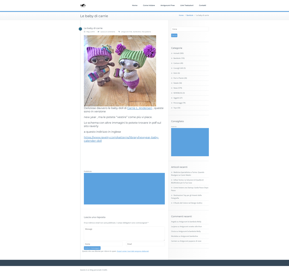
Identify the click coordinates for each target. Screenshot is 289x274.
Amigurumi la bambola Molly (190, 222)
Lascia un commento (107, 32)
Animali (176, 53)
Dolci (175, 73)
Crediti (104, 270)
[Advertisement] (124, 188)
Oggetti (176, 98)
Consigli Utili (178, 68)
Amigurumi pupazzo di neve (190, 241)
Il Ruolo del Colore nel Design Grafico (188, 203)
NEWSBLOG (178, 93)
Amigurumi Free (168, 5)
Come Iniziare (149, 5)
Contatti (202, 5)
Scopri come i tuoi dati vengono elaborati (133, 251)
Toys (175, 108)
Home (134, 5)
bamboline (137, 32)
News (176, 88)
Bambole (189, 15)
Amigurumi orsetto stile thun (191, 227)
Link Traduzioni (186, 5)
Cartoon (177, 63)
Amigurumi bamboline (189, 236)
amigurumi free (126, 32)
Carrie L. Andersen (139, 108)
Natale (176, 83)
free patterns (146, 32)
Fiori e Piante (179, 78)
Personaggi (178, 103)
